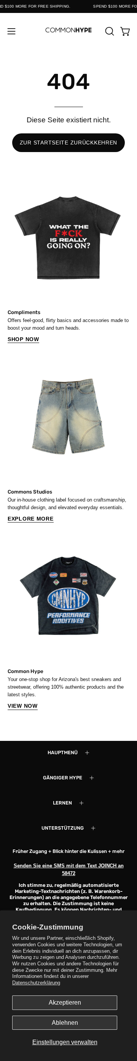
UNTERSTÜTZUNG (62, 828)
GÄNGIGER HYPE (62, 778)
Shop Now (23, 339)
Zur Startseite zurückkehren (68, 142)
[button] (109, 31)
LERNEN (62, 803)
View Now (23, 706)
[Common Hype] (68, 31)
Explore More (31, 519)
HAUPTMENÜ (63, 752)
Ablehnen (65, 1022)
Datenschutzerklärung (36, 983)
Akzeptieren (65, 1002)
